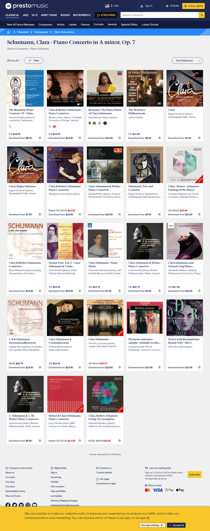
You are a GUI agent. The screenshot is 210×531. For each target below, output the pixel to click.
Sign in (149, 5)
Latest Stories (150, 24)
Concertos (22, 48)
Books (65, 15)
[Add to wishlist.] (40, 138)
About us (9, 472)
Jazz (26, 15)
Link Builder (56, 496)
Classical (12, 15)
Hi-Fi (35, 15)
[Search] (202, 15)
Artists (61, 24)
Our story (10, 486)
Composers (45, 24)
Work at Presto (13, 496)
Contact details (104, 472)
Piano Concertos (39, 48)
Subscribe (194, 474)
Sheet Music (49, 15)
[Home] (9, 32)
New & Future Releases (20, 24)
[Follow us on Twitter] (15, 505)
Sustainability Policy (15, 491)
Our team (10, 477)
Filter (36, 60)
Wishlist (174, 5)
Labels (73, 24)
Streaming (108, 15)
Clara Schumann (63, 32)
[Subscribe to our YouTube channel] (35, 505)
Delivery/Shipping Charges (64, 500)
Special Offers (129, 24)
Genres (85, 24)
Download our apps (106, 483)
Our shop (10, 481)
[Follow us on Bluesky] (22, 505)
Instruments (81, 15)
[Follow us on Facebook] (8, 505)
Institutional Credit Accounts (65, 505)
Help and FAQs (58, 491)
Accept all (178, 525)
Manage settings (150, 525)
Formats (99, 24)
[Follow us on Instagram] (28, 505)
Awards (112, 24)
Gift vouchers (57, 486)
